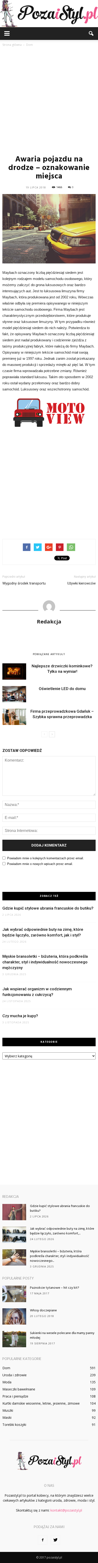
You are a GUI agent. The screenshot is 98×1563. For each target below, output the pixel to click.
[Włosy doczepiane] (14, 1316)
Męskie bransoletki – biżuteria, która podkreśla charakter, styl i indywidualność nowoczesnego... (59, 1256)
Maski (6, 1417)
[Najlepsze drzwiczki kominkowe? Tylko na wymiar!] (14, 671)
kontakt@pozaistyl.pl (66, 1510)
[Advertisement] (49, 100)
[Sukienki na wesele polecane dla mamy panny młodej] (14, 1339)
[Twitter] (55, 1540)
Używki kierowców (81, 583)
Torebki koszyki (14, 1424)
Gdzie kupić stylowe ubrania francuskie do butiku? (47, 908)
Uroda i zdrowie (14, 1375)
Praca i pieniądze (15, 1396)
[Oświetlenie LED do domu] (14, 694)
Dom (6, 1368)
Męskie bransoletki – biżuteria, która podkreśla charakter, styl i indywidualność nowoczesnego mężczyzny (45, 962)
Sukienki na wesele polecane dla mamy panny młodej (62, 1335)
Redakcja (49, 621)
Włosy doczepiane (43, 1310)
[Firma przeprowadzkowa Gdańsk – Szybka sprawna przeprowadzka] (14, 717)
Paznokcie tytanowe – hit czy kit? (54, 1288)
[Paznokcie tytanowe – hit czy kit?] (14, 1294)
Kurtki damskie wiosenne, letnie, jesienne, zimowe (41, 1403)
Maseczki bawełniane (18, 1389)
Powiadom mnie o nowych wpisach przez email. (40, 864)
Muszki (7, 1410)
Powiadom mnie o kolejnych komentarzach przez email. (45, 858)
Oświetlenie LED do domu (62, 688)
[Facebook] (42, 1540)
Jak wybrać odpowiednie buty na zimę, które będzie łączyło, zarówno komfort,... (62, 1231)
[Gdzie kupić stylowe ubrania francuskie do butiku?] (14, 1212)
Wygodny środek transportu (24, 583)
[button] (91, 33)
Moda (6, 1382)
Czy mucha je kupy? (20, 1015)
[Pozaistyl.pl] (49, 13)
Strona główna (12, 45)
